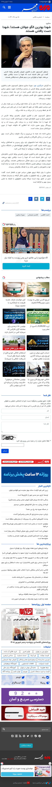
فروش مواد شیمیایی (9, 659)
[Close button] (50, 763)
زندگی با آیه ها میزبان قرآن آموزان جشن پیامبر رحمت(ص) (28, 500)
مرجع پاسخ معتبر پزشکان (27, 659)
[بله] (35, 736)
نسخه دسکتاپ (26, 745)
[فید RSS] (20, 736)
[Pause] (5, 251)
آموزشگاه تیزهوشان (10, 663)
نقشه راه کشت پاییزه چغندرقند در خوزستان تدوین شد (29, 599)
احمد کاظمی (45, 215)
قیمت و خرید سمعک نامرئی (39, 671)
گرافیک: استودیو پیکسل (20, 783)
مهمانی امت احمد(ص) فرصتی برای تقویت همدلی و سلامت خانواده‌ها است (27, 537)
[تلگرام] (39, 736)
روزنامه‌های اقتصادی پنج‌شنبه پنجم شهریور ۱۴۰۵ (31, 642)
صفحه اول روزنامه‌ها (41, 604)
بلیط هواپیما (44, 667)
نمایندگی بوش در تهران (28, 667)
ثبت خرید (26, 266)
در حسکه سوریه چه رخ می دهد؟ (37, 509)
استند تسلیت (21, 655)
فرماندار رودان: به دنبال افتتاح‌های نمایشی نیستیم (31, 504)
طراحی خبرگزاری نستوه (39, 783)
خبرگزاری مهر (38, 85)
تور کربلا (33, 655)
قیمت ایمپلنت (43, 663)
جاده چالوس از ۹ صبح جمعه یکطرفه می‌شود (33, 594)
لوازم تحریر (26, 651)
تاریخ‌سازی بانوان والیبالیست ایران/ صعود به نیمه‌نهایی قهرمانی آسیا (25, 553)
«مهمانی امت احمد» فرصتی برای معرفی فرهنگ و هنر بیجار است (26, 531)
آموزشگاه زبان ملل (9, 667)
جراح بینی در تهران (42, 651)
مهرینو (25, 671)
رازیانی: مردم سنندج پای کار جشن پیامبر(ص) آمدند (30, 514)
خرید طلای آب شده (10, 651)
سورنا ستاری (20, 215)
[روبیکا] (24, 736)
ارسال (5, 451)
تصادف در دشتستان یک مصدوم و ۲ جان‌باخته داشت (30, 577)
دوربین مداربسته (44, 659)
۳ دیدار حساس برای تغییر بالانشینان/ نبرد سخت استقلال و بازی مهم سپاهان (24, 563)
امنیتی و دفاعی (37, 17)
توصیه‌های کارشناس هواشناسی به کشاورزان (33, 582)
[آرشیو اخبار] (16, 736)
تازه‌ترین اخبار (44, 486)
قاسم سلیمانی (33, 215)
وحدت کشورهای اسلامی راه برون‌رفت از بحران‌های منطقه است (27, 519)
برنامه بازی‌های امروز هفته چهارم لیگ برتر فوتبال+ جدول (29, 548)
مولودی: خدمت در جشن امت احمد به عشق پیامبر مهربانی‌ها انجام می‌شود (25, 525)
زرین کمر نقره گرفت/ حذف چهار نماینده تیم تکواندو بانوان (28, 490)
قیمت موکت (44, 655)
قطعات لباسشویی (28, 663)
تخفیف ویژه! (17, 774)
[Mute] (9, 251)
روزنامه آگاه (6, 671)
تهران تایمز (16, 671)
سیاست (47, 17)
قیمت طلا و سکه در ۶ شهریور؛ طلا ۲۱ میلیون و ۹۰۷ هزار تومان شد (25, 558)
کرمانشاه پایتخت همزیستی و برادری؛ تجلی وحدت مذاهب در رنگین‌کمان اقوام (27, 588)
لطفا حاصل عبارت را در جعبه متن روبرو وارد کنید (33, 441)
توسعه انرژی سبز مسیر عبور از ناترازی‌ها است (33, 495)
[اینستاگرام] (31, 736)
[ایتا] (12, 736)
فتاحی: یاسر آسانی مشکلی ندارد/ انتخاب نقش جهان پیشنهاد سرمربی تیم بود (24, 571)
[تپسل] (3, 224)
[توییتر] (28, 736)
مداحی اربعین (8, 655)
